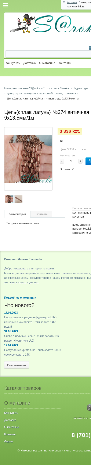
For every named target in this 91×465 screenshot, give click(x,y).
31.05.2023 (11, 331)
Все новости (16, 365)
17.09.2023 (11, 312)
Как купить (13, 63)
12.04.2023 (11, 345)
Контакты (64, 63)
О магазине (47, 63)
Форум (8, 441)
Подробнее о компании (20, 297)
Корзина (72, 2)
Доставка (29, 63)
